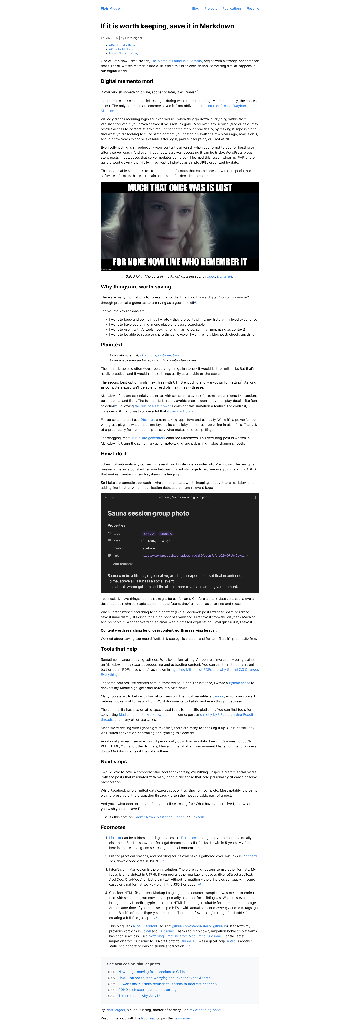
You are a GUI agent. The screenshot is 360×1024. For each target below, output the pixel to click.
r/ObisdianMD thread (122, 49)
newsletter (182, 1018)
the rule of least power (152, 406)
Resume (253, 8)
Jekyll (146, 931)
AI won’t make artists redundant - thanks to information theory (168, 984)
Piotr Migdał (110, 8)
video (210, 276)
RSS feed (148, 1018)
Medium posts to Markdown (141, 714)
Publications (232, 8)
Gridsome (166, 931)
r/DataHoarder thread (122, 45)
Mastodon (164, 817)
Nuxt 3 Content (145, 926)
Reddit (179, 817)
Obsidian (147, 419)
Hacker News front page (124, 53)
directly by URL (212, 714)
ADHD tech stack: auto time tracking (147, 990)
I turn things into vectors (159, 355)
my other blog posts (205, 1010)
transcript (224, 276)
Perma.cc (188, 838)
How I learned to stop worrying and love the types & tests (164, 978)
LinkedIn (197, 817)
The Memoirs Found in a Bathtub (176, 61)
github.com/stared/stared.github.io (199, 926)
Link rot (115, 838)
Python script (239, 683)
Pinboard (250, 856)
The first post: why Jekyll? (139, 996)
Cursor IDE (189, 941)
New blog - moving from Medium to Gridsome (185, 936)
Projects (210, 8)
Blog (195, 8)
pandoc (218, 696)
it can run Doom (180, 411)
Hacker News (144, 817)
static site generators (148, 438)
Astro (231, 941)
